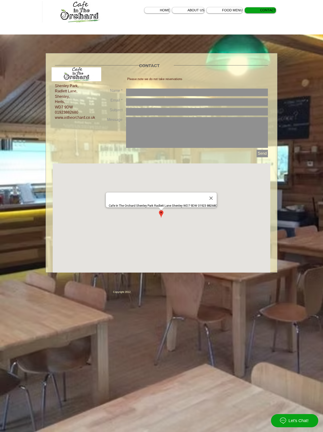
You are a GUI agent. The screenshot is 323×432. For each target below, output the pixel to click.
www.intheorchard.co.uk (75, 117)
